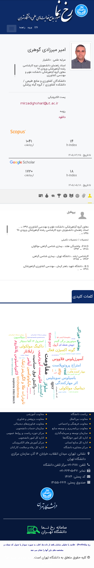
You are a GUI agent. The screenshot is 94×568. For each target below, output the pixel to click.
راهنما (22, 27)
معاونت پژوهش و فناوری (30, 418)
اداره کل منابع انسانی (76, 442)
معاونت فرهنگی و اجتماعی (73, 423)
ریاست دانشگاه (79, 414)
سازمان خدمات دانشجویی (30, 428)
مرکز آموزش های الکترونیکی (28, 442)
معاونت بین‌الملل (79, 418)
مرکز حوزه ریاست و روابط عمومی (25, 433)
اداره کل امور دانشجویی (31, 437)
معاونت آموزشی (35, 414)
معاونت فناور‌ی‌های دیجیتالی (29, 423)
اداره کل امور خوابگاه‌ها (75, 437)
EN (36, 27)
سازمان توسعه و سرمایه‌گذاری (71, 433)
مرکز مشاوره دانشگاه (76, 447)
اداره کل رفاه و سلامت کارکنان (27, 447)
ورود (29, 27)
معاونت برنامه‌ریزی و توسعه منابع (70, 428)
